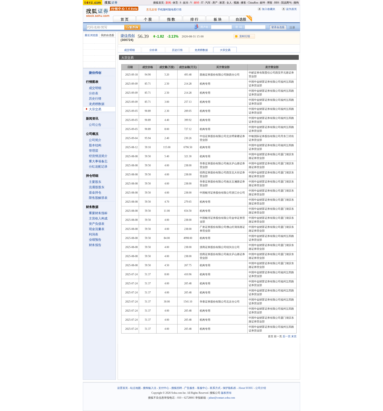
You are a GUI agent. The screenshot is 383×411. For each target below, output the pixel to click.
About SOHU (245, 388)
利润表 (93, 234)
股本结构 (95, 145)
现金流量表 (96, 229)
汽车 (208, 2)
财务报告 (95, 245)
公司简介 (95, 140)
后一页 (287, 336)
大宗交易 (95, 109)
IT (202, 2)
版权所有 (226, 392)
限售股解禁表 (98, 198)
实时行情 (244, 36)
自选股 (241, 19)
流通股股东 (96, 187)
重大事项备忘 (98, 161)
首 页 (125, 19)
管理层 (93, 150)
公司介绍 (260, 388)
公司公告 (95, 124)
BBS (276, 2)
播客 (243, 2)
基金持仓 (95, 192)
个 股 (148, 19)
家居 (222, 2)
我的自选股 (107, 35)
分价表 (93, 93)
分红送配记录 (98, 166)
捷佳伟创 (128, 35)
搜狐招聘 (176, 388)
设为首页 (291, 9)
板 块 (218, 19)
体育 (175, 2)
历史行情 (95, 98)
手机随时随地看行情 (170, 9)
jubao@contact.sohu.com (222, 397)
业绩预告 (95, 239)
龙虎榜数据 (96, 104)
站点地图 (135, 388)
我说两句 (286, 2)
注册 (292, 27)
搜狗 (296, 2)
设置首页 (122, 388)
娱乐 (185, 2)
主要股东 (95, 182)
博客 (269, 2)
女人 (229, 2)
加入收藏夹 (268, 9)
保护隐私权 (229, 388)
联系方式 (215, 388)
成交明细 (95, 88)
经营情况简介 (98, 156)
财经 (196, 2)
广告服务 (189, 388)
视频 (236, 2)
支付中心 (163, 388)
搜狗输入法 (149, 388)
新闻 (168, 2)
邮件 (262, 2)
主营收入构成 (98, 218)
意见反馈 (151, 9)
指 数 (171, 19)
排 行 (194, 19)
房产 (215, 2)
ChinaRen (253, 2)
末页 (294, 336)
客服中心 (202, 388)
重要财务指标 (98, 213)
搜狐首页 (158, 2)
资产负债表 (96, 223)
